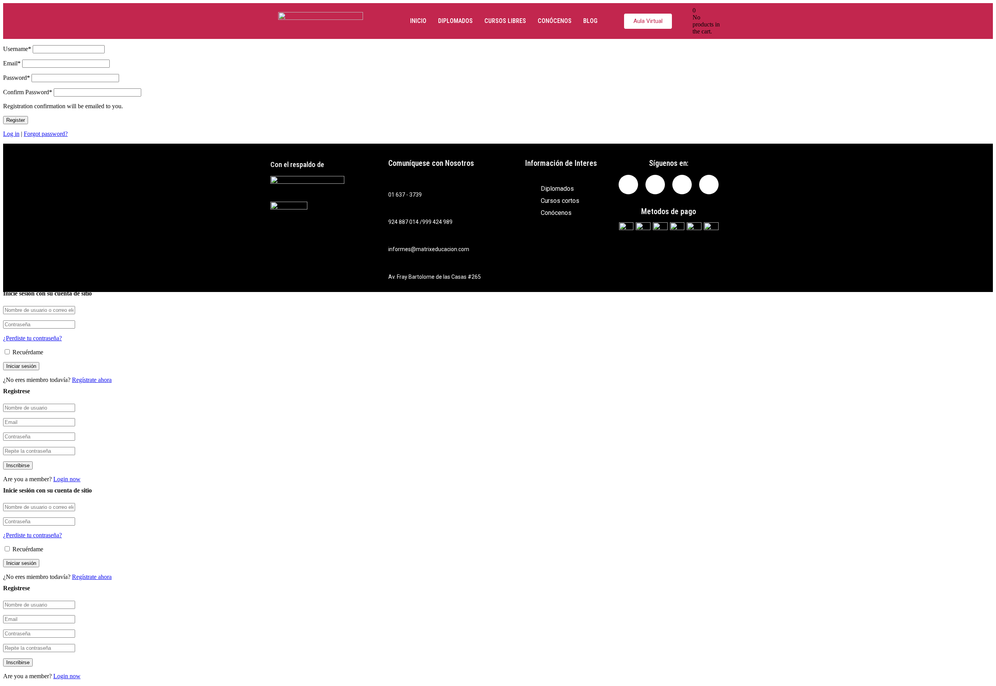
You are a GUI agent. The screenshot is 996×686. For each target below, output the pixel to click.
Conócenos (555, 21)
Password (16, 77)
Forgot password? (46, 133)
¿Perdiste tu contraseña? (32, 338)
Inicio (418, 21)
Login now (67, 479)
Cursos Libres (505, 21)
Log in (11, 133)
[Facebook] (628, 184)
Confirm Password (27, 92)
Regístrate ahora (92, 379)
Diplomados (455, 21)
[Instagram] (682, 184)
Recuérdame (27, 352)
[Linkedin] (655, 184)
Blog (590, 21)
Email (12, 63)
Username (17, 49)
